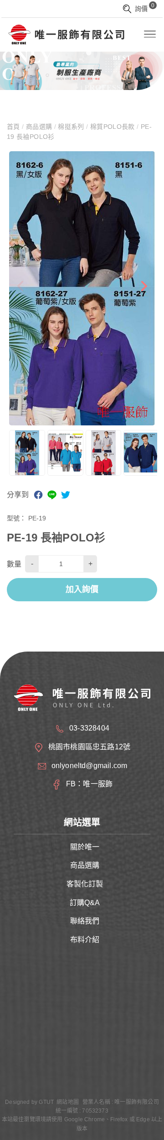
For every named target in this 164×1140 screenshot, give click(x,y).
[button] (143, 288)
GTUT (46, 1102)
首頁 (14, 126)
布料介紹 (85, 940)
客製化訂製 (85, 884)
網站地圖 (67, 1102)
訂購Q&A (85, 903)
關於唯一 (85, 847)
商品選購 (39, 126)
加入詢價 (82, 589)
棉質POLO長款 (112, 126)
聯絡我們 (85, 921)
